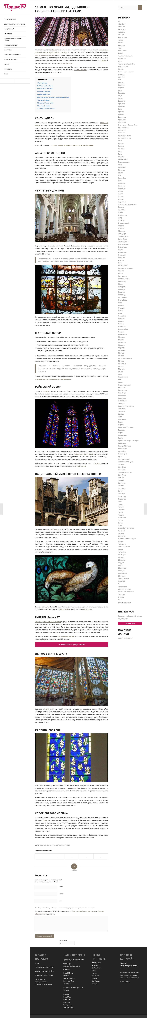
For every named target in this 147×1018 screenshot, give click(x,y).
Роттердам (122, 454)
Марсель (121, 348)
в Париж (53, 50)
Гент (120, 165)
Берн (120, 90)
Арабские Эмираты (125, 56)
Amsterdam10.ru (69, 978)
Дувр (120, 218)
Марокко (121, 345)
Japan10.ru (67, 984)
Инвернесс (122, 247)
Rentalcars (95, 976)
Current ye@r (64, 940)
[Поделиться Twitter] (57, 856)
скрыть (50, 80)
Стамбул (121, 494)
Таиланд (121, 504)
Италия (121, 260)
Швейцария (122, 568)
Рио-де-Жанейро (124, 446)
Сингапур (121, 483)
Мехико (121, 356)
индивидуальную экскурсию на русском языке (53, 379)
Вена (120, 141)
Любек (121, 324)
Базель (121, 69)
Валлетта (121, 133)
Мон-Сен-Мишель (125, 358)
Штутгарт (122, 576)
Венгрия (121, 143)
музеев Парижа (64, 609)
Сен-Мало (122, 470)
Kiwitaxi (94, 979)
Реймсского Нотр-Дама (83, 454)
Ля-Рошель (122, 334)
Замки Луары (123, 236)
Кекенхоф (122, 281)
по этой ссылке (80, 70)
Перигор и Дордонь (125, 427)
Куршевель (122, 297)
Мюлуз (120, 366)
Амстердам (122, 37)
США (120, 502)
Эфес (120, 600)
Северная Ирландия (125, 462)
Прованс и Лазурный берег (128, 441)
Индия (120, 250)
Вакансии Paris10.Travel (44, 975)
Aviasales (95, 965)
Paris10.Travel (68, 973)
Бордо (120, 98)
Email (61, 893)
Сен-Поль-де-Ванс (125, 472)
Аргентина (122, 59)
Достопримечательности (50, 845)
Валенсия (121, 130)
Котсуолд (121, 295)
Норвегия (121, 388)
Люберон (121, 327)
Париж (120, 422)
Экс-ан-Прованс (124, 589)
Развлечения (65, 845)
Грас (120, 181)
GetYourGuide (96, 968)
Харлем (121, 533)
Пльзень (121, 430)
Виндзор (121, 149)
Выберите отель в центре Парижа (72, 645)
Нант (120, 374)
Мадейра (121, 337)
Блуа (120, 96)
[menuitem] (15, 19)
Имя (61, 886)
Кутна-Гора (122, 300)
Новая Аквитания (124, 385)
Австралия (122, 29)
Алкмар (121, 35)
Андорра (121, 45)
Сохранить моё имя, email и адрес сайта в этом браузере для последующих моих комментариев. (66, 908)
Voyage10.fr (67, 1005)
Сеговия (121, 464)
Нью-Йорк (122, 393)
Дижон (121, 197)
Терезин (121, 510)
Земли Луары (123, 242)
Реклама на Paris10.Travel (44, 967)
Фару (120, 525)
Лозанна (121, 319)
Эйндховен (122, 587)
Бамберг (121, 74)
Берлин (121, 88)
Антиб (120, 53)
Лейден (121, 305)
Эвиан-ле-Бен (123, 579)
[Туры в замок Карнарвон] (1, 509)
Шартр (120, 565)
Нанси (120, 372)
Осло (120, 417)
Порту (120, 433)
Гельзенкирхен (124, 162)
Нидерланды (123, 377)
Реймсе (46, 391)
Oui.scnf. (95, 984)
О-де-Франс (122, 401)
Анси (120, 48)
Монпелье (122, 364)
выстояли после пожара (44, 55)
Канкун (121, 271)
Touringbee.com (78, 960)
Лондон (121, 321)
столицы (103, 60)
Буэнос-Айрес (123, 128)
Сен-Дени (122, 467)
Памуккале (122, 419)
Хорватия (121, 536)
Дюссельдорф (123, 223)
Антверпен (122, 51)
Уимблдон (122, 518)
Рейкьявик (122, 443)
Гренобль (121, 183)
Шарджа (121, 563)
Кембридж (122, 287)
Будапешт (122, 122)
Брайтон (121, 104)
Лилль (120, 311)
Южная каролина (124, 602)
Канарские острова (125, 268)
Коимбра (121, 289)
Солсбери (121, 488)
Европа (121, 226)
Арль (120, 61)
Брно (120, 109)
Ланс (120, 303)
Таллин (120, 507)
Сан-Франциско (124, 459)
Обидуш (121, 404)
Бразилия (121, 101)
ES (119, 21)
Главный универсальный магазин (48, 622)
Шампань (121, 560)
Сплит (120, 491)
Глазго (120, 173)
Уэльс (120, 523)
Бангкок (121, 77)
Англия (120, 43)
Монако (121, 361)
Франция (121, 531)
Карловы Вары (123, 279)
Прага (120, 438)
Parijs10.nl (66, 1000)
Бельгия (121, 85)
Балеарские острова (126, 72)
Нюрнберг (122, 398)
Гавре (45, 820)
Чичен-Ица (122, 552)
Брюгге (121, 112)
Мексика (121, 350)
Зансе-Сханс (123, 239)
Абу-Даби (121, 24)
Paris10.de (67, 997)
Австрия (121, 32)
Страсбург (122, 499)
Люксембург (123, 329)
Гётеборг (121, 170)
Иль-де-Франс (123, 244)
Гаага (120, 154)
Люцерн (121, 332)
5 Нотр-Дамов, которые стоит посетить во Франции (72, 145)
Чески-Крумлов (124, 547)
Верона (121, 146)
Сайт (61, 900)
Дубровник (122, 215)
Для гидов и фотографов (44, 971)
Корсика (121, 292)
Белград (121, 82)
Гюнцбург (122, 189)
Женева (121, 228)
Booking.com (96, 963)
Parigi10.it (66, 1002)
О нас (37, 963)
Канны (120, 273)
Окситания (122, 409)
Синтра (121, 486)
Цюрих (120, 541)
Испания (121, 258)
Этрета (121, 597)
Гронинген (122, 186)
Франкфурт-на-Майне (126, 528)
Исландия (122, 255)
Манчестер (122, 342)
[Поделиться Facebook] (42, 856)
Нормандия (122, 390)
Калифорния (122, 265)
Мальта (121, 340)
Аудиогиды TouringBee (126, 64)
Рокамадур (122, 449)
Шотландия (122, 573)
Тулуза (120, 512)
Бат (119, 80)
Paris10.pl (66, 994)
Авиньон (121, 27)
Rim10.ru (66, 976)
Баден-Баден (123, 67)
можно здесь (87, 609)
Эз (119, 584)
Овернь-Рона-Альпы (126, 406)
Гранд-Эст (122, 178)
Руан (120, 457)
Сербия (121, 478)
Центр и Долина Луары (127, 539)
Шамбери (121, 555)
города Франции (66, 63)
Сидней (121, 480)
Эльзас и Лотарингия (126, 592)
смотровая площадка (66, 636)
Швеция (121, 571)
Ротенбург (122, 451)
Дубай (120, 212)
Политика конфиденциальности (84, 911)
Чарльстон (122, 544)
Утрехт (121, 520)
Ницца (120, 382)
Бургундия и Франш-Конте (128, 125)
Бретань (121, 106)
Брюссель (122, 117)
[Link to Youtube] (22, 80)
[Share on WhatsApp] (71, 856)
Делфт (120, 194)
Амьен (120, 40)
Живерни (121, 231)
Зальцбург (122, 234)
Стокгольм (122, 496)
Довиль (121, 199)
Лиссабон (122, 316)
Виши (120, 151)
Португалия (122, 435)
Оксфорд (121, 411)
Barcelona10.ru (68, 981)
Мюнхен (121, 369)
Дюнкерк (121, 220)
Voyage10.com (68, 1008)
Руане (46, 709)
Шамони (121, 557)
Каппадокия (122, 276)
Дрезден (121, 210)
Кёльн (120, 284)
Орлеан (121, 414)
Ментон (121, 353)
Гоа (119, 175)
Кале (120, 263)
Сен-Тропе (122, 475)
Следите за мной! (130, 623)
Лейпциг (121, 308)
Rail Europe (96, 981)
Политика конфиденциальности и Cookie (129, 965)
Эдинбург (121, 581)
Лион (120, 313)
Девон (120, 191)
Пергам (121, 425)
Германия (121, 167)
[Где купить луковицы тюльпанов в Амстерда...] (145, 509)
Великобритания (124, 135)
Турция (121, 515)
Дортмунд (122, 202)
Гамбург (121, 157)
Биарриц (121, 93)
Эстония (121, 595)
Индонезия (122, 252)
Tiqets (94, 971)
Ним (119, 380)
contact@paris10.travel (43, 985)
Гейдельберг (123, 159)
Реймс (97, 463)
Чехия (120, 549)
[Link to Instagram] (7, 80)
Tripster (94, 973)
